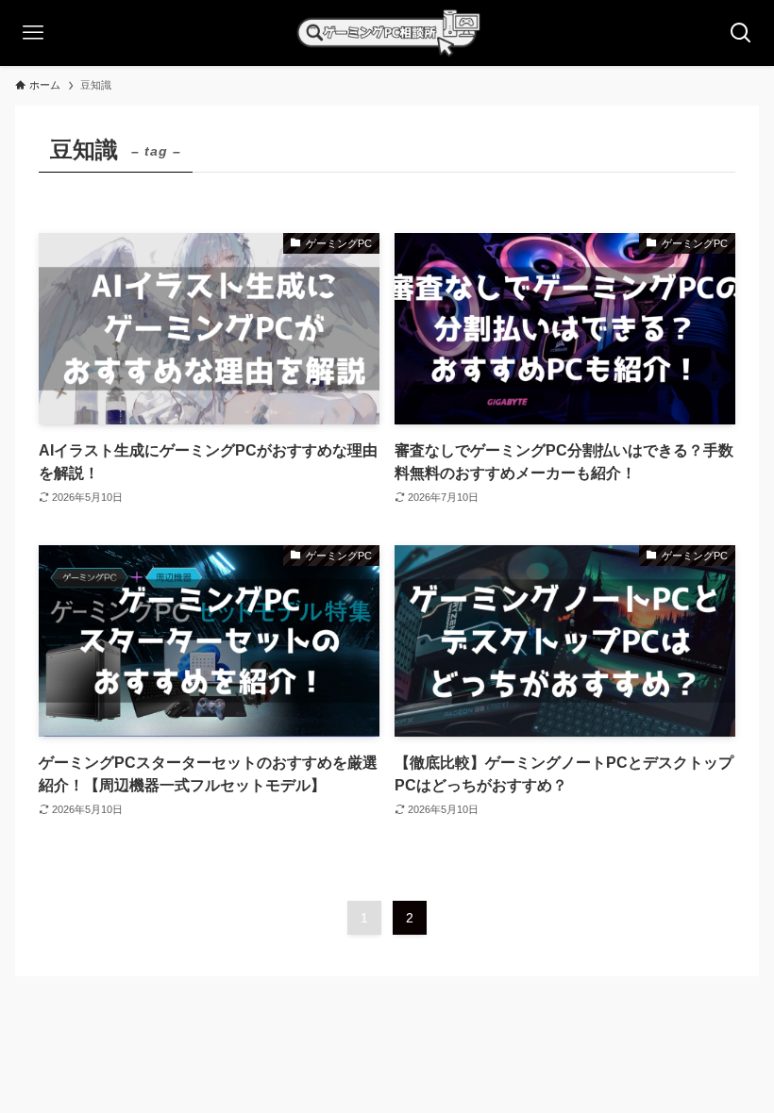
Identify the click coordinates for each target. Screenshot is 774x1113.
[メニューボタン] (33, 33)
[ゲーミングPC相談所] (387, 33)
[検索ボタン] (741, 33)
